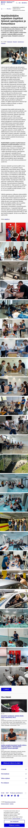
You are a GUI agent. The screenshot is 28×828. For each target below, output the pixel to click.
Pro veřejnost (5, 782)
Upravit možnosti (16, 818)
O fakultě (3, 769)
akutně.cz (7, 219)
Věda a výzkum (5, 778)
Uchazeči (3, 43)
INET (7, 793)
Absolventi (9, 41)
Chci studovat (5, 773)
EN (19, 3)
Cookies (11, 803)
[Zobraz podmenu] (24, 769)
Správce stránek (5, 803)
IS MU (2, 793)
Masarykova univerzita (10, 802)
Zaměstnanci (21, 41)
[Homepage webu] (7, 3)
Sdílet (7, 689)
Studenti (15, 41)
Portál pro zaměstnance (16, 793)
